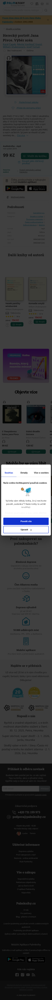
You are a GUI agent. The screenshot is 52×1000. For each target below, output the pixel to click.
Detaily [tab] (24, 472)
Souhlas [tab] (9, 472)
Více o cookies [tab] (41, 472)
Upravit (24, 529)
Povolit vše (26, 521)
